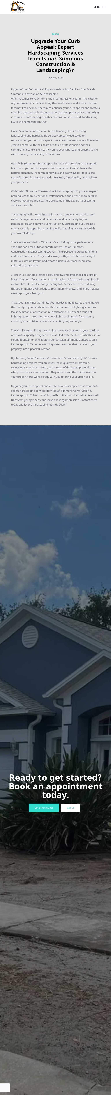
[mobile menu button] (104, 6)
